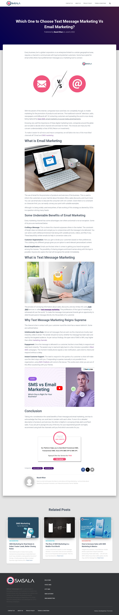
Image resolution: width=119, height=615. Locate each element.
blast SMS (41, 119)
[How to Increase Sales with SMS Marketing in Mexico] (95, 527)
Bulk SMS (48, 580)
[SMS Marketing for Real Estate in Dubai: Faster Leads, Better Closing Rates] (23, 527)
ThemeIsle (109, 611)
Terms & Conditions (100, 3)
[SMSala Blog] (13, 3)
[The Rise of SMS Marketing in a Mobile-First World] (59, 527)
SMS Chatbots (44, 362)
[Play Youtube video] (59, 388)
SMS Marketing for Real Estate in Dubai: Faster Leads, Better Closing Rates (22, 546)
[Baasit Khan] (29, 481)
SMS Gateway (49, 593)
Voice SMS (48, 584)
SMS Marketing (48, 468)
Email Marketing (37, 468)
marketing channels (40, 340)
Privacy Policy (87, 3)
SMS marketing (47, 135)
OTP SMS (47, 589)
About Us (78, 3)
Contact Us (69, 3)
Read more (29, 560)
